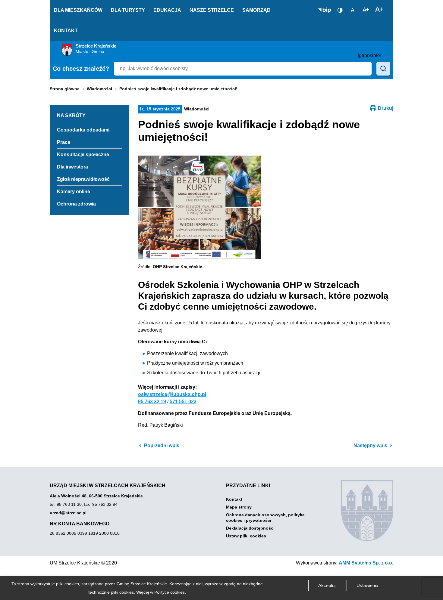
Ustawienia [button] (367, 585)
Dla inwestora (72, 166)
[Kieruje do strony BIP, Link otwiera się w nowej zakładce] (324, 10)
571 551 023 (183, 401)
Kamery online (73, 191)
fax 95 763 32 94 (101, 504)
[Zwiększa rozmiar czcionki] (379, 9)
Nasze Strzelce (212, 10)
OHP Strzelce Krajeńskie (177, 266)
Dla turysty (128, 10)
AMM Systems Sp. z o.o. (366, 562)
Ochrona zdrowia (76, 203)
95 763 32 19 (152, 401)
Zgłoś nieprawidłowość (83, 179)
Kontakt (66, 30)
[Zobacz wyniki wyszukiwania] (383, 69)
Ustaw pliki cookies (246, 536)
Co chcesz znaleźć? (81, 68)
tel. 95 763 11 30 (66, 504)
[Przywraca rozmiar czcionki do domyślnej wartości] (352, 9)
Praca (63, 142)
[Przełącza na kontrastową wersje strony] (340, 10)
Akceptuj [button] (326, 585)
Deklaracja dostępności (250, 528)
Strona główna (65, 88)
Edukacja (167, 10)
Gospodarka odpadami (83, 129)
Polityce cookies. (170, 592)
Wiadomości (99, 88)
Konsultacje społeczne (83, 154)
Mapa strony (239, 507)
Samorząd (256, 10)
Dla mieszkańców (78, 10)
